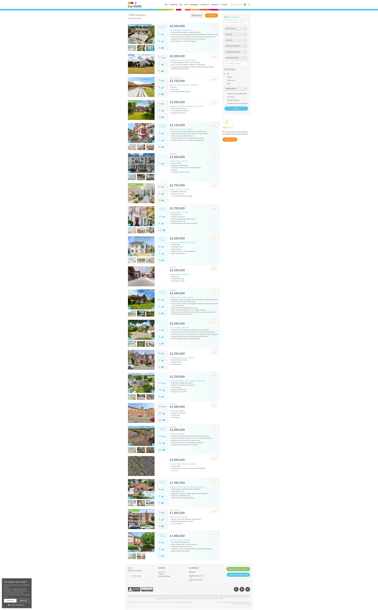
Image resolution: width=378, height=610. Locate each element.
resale (229, 77)
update (236, 108)
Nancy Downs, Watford (179, 327)
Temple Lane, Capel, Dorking (182, 297)
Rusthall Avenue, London (180, 540)
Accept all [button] (10, 600)
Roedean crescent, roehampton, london (187, 106)
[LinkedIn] (242, 589)
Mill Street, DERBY (177, 411)
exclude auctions (233, 100)
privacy (139, 602)
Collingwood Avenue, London (182, 358)
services (204, 4)
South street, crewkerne (180, 274)
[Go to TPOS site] (134, 589)
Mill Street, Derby (177, 434)
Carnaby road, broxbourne (181, 30)
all (228, 74)
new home (231, 80)
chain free (230, 97)
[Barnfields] (135, 4)
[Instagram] (247, 589)
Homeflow (247, 604)
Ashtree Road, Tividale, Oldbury (183, 464)
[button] (17, 605)
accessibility (155, 602)
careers (214, 4)
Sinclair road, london (179, 161)
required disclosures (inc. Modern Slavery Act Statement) (176, 602)
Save (211, 15)
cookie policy (146, 602)
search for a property (237, 575)
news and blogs (164, 576)
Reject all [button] (23, 600)
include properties (237, 103)
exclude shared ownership (237, 94)
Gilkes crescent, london (180, 189)
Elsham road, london (179, 212)
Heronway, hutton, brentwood (182, 242)
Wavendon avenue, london (181, 129)
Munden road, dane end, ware (183, 60)
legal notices (131, 602)
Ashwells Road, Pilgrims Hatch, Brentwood (187, 487)
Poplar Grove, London (179, 517)
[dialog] (17, 593)
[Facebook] (236, 589)
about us (161, 572)
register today (230, 139)
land (228, 83)
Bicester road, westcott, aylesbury (184, 85)
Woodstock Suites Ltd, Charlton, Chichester (187, 380)
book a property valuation (238, 569)
